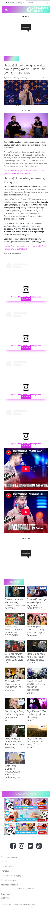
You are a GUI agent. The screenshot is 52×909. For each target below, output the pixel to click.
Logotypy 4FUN (7, 866)
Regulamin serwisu (8, 880)
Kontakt (4, 862)
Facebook (10, 2)
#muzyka (25, 78)
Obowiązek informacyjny (11, 876)
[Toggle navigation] (7, 9)
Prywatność (6, 871)
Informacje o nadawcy (9, 885)
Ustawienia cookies (26, 889)
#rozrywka (17, 78)
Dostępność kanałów (9, 857)
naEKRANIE (5, 898)
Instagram (21, 2)
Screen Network (6, 894)
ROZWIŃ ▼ (26, 299)
